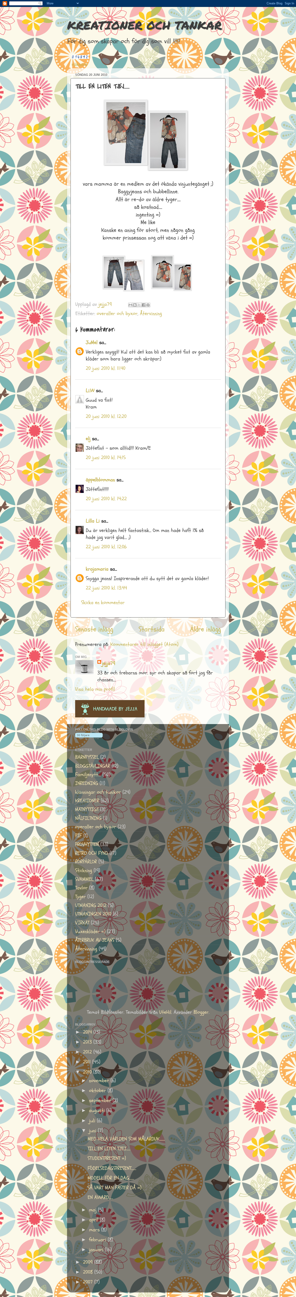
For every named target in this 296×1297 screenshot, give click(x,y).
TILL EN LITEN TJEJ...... (109, 1148)
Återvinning (151, 313)
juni (93, 1130)
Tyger (80, 896)
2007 (88, 1282)
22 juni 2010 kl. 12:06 (106, 547)
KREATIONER (87, 800)
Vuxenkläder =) (90, 931)
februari (98, 1239)
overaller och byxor (117, 313)
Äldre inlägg (205, 629)
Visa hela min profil (95, 689)
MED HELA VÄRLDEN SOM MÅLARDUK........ (126, 1139)
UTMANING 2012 (90, 905)
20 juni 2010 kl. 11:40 (105, 368)
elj (88, 438)
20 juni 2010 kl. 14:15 (106, 457)
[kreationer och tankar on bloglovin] (89, 737)
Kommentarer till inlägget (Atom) (144, 644)
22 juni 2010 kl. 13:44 (106, 588)
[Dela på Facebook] (143, 305)
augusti (97, 1110)
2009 (88, 1262)
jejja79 (108, 663)
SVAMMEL (84, 879)
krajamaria (97, 569)
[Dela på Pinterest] (148, 305)
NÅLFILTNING (88, 818)
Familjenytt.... (88, 774)
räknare (80, 64)
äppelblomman (100, 479)
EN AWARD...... (100, 1197)
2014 (88, 1032)
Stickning (83, 870)
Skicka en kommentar (103, 602)
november (100, 1080)
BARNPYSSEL (87, 757)
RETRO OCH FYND (91, 853)
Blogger (201, 1012)
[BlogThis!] (135, 305)
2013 (88, 1042)
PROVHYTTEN (87, 844)
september (101, 1100)
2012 (88, 1052)
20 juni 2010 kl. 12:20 (106, 416)
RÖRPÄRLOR (86, 861)
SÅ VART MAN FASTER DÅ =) (115, 1187)
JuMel (92, 342)
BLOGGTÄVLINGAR (92, 766)
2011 (87, 1062)
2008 (88, 1272)
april (94, 1220)
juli (93, 1120)
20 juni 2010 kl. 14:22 (106, 498)
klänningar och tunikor (98, 792)
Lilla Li (93, 521)
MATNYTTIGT (87, 809)
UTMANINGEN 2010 (93, 914)
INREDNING (86, 783)
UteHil (165, 1012)
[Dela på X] (139, 305)
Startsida (152, 629)
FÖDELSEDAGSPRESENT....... (112, 1168)
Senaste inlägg (94, 629)
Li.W (90, 390)
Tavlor (81, 888)
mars (95, 1229)
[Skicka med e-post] (130, 305)
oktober (98, 1090)
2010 (88, 1072)
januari (97, 1249)
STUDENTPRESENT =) (107, 1158)
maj (93, 1210)
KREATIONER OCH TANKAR (144, 25)
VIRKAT (82, 922)
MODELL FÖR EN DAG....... (111, 1178)
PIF (78, 835)
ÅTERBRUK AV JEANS (94, 940)
